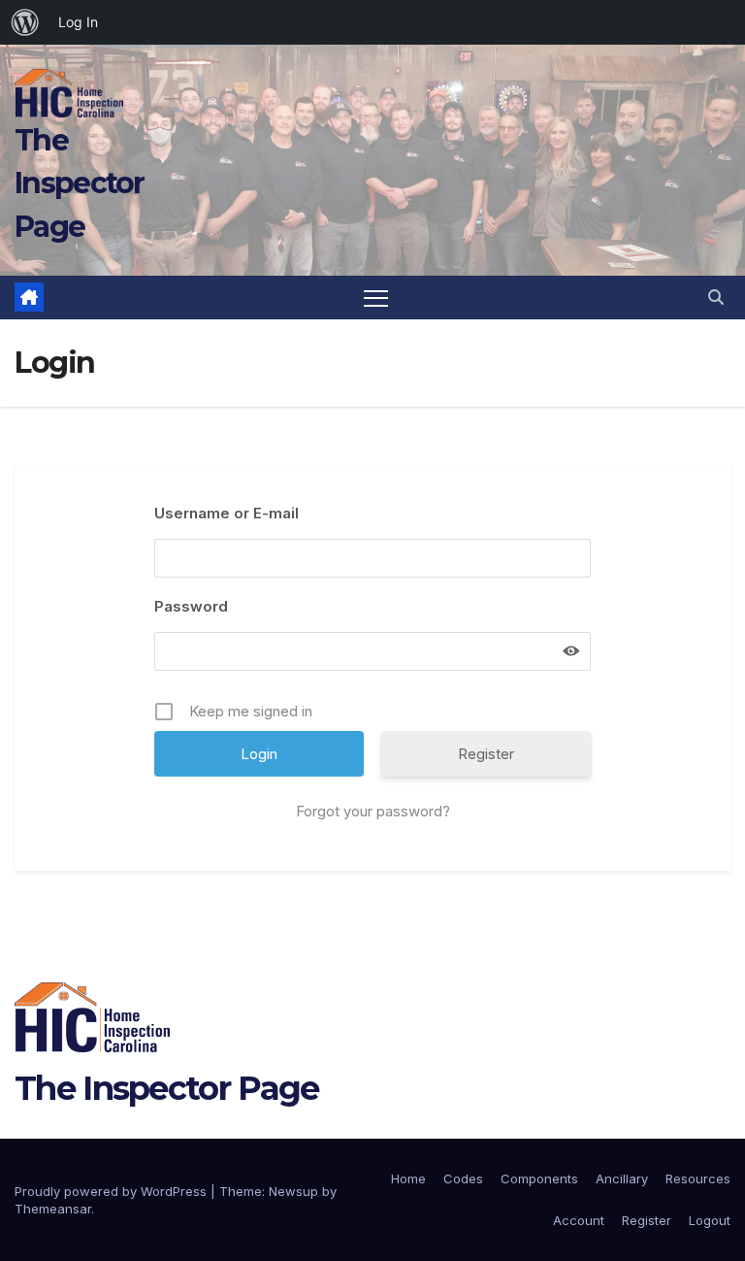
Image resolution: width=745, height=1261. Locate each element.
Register (486, 754)
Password (191, 606)
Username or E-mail (226, 513)
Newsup (293, 1191)
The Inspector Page (80, 183)
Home (408, 1178)
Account (578, 1220)
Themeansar (53, 1208)
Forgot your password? (373, 811)
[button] (716, 297)
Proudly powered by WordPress (113, 1191)
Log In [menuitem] (78, 22)
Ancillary (622, 1178)
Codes (463, 1178)
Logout (709, 1220)
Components (539, 1178)
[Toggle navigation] (376, 297)
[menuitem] (25, 22)
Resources (697, 1178)
